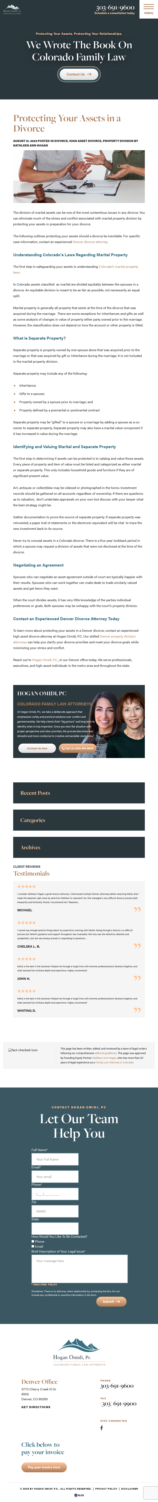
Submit (108, 1301)
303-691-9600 (115, 7)
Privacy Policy (106, 1488)
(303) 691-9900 (118, 1403)
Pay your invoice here (44, 1467)
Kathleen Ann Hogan (30, 145)
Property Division (118, 141)
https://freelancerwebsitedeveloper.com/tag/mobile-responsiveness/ (63, 594)
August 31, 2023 (25, 141)
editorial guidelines (105, 1053)
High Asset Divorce (85, 141)
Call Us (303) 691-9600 (79, 748)
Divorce (61, 141)
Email (39, 1246)
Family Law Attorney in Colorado (114, 1062)
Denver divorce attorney (90, 241)
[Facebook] (101, 1427)
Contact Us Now (37, 748)
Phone (39, 1241)
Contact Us (76, 74)
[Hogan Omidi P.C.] (12, 9)
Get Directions (36, 1407)
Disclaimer (129, 1488)
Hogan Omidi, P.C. (45, 659)
